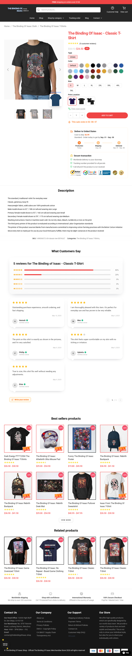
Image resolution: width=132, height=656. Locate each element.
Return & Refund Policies (78, 625)
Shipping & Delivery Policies (79, 618)
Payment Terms (74, 622)
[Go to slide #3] (47, 114)
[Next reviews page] (120, 400)
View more (66, 520)
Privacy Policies (43, 625)
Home (7, 26)
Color (70, 61)
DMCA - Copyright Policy (46, 629)
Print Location (74, 95)
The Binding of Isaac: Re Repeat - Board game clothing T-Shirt (49, 571)
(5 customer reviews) (87, 44)
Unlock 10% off (5, 644)
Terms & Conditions (44, 622)
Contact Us (72, 629)
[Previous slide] (8, 69)
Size (70, 81)
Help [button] (127, 653)
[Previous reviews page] (108, 400)
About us (40, 618)
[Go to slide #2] (34, 114)
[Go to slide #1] (20, 114)
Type (70, 53)
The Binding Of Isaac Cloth (25, 26)
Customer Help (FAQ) (76, 632)
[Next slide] (60, 69)
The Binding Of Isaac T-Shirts (53, 26)
